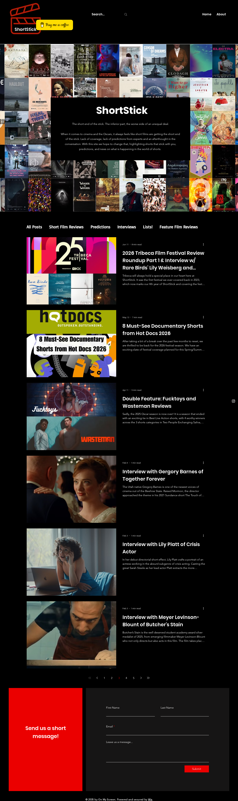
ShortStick (25, 29)
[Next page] (141, 678)
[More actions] (204, 244)
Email (109, 726)
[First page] (90, 678)
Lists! (148, 226)
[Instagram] (233, 401)
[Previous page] (97, 678)
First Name (113, 707)
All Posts (34, 226)
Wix (150, 799)
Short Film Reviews (66, 226)
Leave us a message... (119, 742)
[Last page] (148, 678)
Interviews (126, 226)
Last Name (167, 707)
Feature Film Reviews (179, 226)
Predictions (100, 226)
